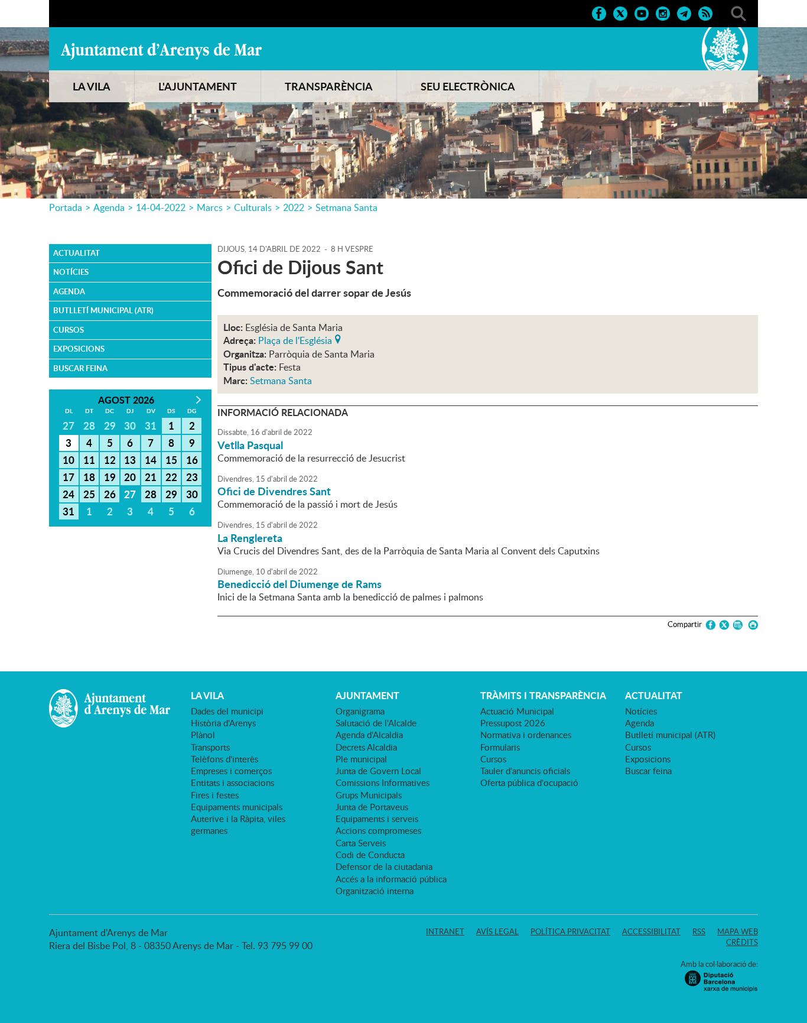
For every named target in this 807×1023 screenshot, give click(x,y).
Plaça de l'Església (295, 339)
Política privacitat (570, 931)
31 (68, 511)
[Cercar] (738, 12)
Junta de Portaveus (372, 807)
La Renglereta (249, 537)
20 (130, 477)
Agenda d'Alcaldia (369, 735)
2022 (293, 207)
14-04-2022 (161, 207)
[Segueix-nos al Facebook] (599, 12)
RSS (698, 931)
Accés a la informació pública (391, 879)
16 (192, 460)
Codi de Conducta (370, 854)
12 (110, 460)
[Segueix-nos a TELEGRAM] (684, 12)
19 (110, 477)
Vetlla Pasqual (250, 445)
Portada (65, 207)
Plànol (203, 735)
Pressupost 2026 (512, 723)
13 (130, 460)
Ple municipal (361, 759)
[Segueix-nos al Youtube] (641, 12)
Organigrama (360, 711)
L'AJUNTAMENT (197, 86)
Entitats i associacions (232, 782)
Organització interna (375, 891)
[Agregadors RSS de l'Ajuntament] (705, 12)
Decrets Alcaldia (366, 747)
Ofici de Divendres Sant (274, 491)
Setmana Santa (346, 207)
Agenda (109, 207)
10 (68, 460)
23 (192, 477)
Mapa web (737, 931)
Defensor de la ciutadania (384, 866)
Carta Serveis (361, 843)
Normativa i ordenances (525, 735)
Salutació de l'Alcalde (376, 723)
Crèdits (742, 942)
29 (171, 494)
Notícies (71, 272)
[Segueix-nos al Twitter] (620, 12)
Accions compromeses (378, 830)
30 (192, 494)
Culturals (253, 207)
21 (151, 477)
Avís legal (497, 931)
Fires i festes (215, 795)
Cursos (68, 329)
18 (89, 477)
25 (89, 494)
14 (151, 460)
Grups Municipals (369, 795)
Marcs (210, 207)
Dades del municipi (227, 711)
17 (68, 477)
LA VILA (91, 86)
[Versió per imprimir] (751, 625)
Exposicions (79, 348)
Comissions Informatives (382, 782)
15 (171, 460)
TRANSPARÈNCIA (329, 86)
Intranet (445, 931)
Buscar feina (80, 368)
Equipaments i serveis (377, 818)
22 (171, 477)
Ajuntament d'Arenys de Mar (161, 51)
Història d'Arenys (223, 723)
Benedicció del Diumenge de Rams (299, 584)
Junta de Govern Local (378, 771)
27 (130, 494)
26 (110, 494)
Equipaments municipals (236, 807)
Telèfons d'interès (224, 759)
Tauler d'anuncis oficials (525, 771)
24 (68, 494)
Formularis (500, 747)
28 (151, 494)
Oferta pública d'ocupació (529, 782)
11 (89, 460)
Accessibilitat (651, 931)
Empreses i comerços (231, 771)
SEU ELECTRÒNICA (468, 86)
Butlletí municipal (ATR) (103, 310)
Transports (210, 747)
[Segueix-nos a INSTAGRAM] (663, 12)
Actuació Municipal (517, 711)
